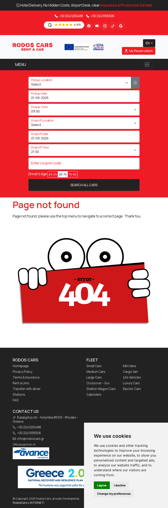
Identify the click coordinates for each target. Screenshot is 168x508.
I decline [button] (120, 485)
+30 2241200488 (71, 16)
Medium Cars (95, 372)
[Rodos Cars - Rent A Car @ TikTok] (113, 26)
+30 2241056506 (102, 16)
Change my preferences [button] (114, 493)
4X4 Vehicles (132, 377)
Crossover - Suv (98, 383)
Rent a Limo (21, 383)
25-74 (63, 174)
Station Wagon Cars (101, 389)
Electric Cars (132, 389)
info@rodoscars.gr (30, 439)
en (148, 43)
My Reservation (141, 51)
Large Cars (94, 377)
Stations (19, 395)
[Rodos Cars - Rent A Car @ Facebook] (89, 26)
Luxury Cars (131, 383)
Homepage (21, 366)
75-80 (73, 174)
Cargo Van (130, 372)
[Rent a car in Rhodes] (32, 46)
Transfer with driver (27, 389)
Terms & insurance (26, 377)
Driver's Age (37, 174)
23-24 (53, 174)
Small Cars (94, 366)
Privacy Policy (22, 372)
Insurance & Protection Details (126, 5)
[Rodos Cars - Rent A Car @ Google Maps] (121, 26)
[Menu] (147, 64)
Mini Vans (129, 366)
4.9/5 (77, 25)
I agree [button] (102, 485)
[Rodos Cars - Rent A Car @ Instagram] (105, 26)
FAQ (16, 400)
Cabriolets (93, 395)
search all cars (84, 185)
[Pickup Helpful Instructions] (135, 83)
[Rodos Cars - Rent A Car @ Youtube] (97, 26)
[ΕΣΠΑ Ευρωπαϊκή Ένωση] (84, 46)
